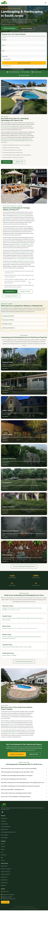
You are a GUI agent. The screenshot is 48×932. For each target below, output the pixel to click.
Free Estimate (5, 902)
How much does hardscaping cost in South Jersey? (24, 779)
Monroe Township (38, 608)
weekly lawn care (6, 138)
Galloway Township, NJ (5, 871)
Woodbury (4, 609)
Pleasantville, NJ (4, 879)
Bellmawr (3, 722)
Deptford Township (21, 608)
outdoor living (31, 261)
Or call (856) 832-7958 (6, 65)
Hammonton (38, 636)
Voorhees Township (11, 618)
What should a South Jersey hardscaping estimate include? (24, 793)
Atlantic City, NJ (4, 866)
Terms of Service (20, 908)
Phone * (3, 45)
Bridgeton (14, 655)
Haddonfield (19, 618)
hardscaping (24, 261)
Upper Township (27, 646)
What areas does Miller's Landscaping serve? (24, 789)
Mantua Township (29, 608)
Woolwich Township (13, 724)
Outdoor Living (4, 818)
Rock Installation (4, 837)
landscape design (28, 126)
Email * (3, 50)
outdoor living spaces (19, 126)
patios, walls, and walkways (7, 126)
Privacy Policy (13, 908)
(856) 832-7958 (19, 162)
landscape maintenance (17, 138)
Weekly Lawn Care (4, 829)
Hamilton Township (31, 636)
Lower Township (10, 646)
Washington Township (20, 244)
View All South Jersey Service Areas (24, 661)
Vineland (4, 655)
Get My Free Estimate (9, 28)
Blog (2, 857)
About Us (3, 843)
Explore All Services (26, 28)
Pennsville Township (6, 628)
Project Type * (5, 56)
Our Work (3, 846)
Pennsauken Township (37, 618)
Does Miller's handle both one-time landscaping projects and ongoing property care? (24, 782)
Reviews (2, 849)
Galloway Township (22, 636)
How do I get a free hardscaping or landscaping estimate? (24, 796)
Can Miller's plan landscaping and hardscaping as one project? (24, 775)
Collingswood (29, 618)
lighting (10, 731)
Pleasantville (5, 638)
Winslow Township (6, 619)
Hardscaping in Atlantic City (11, 296)
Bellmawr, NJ (3, 885)
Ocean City (4, 646)
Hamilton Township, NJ (5, 874)
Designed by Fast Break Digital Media (30, 908)
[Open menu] (45, 2)
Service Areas (3, 854)
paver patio (18, 215)
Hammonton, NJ (4, 877)
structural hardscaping (30, 730)
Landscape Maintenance (5, 826)
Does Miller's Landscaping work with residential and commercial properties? (24, 786)
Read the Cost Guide (25, 291)
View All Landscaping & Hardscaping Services (24, 566)
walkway (23, 215)
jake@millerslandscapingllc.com (8, 894)
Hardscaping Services (10, 291)
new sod (2, 137)
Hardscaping (3, 821)
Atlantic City (5, 636)
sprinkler (16, 731)
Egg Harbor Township (12, 636)
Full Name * (4, 39)
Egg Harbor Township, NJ (6, 868)
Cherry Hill (4, 618)
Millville (8, 655)
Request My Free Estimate (24, 63)
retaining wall (5, 217)
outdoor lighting (4, 127)
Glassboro (27, 244)
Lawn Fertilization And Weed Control (8, 832)
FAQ (2, 852)
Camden (23, 618)
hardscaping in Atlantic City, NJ (25, 251)
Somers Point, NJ (4, 882)
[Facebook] (2, 812)
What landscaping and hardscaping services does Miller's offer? (24, 772)
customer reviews (10, 140)
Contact (2, 860)
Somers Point (13, 638)
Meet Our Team (6, 162)
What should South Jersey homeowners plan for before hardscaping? (24, 768)
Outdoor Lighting (4, 823)
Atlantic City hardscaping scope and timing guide (23, 258)
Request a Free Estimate (16, 754)
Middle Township (18, 646)
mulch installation (22, 135)
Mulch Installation (4, 834)
